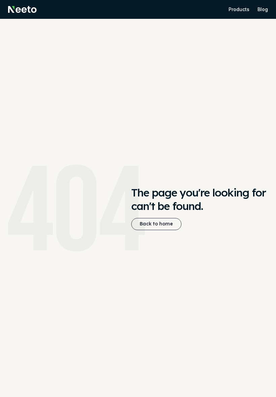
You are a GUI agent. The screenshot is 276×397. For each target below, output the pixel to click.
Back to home (156, 224)
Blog (262, 9)
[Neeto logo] (22, 9)
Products (239, 9)
